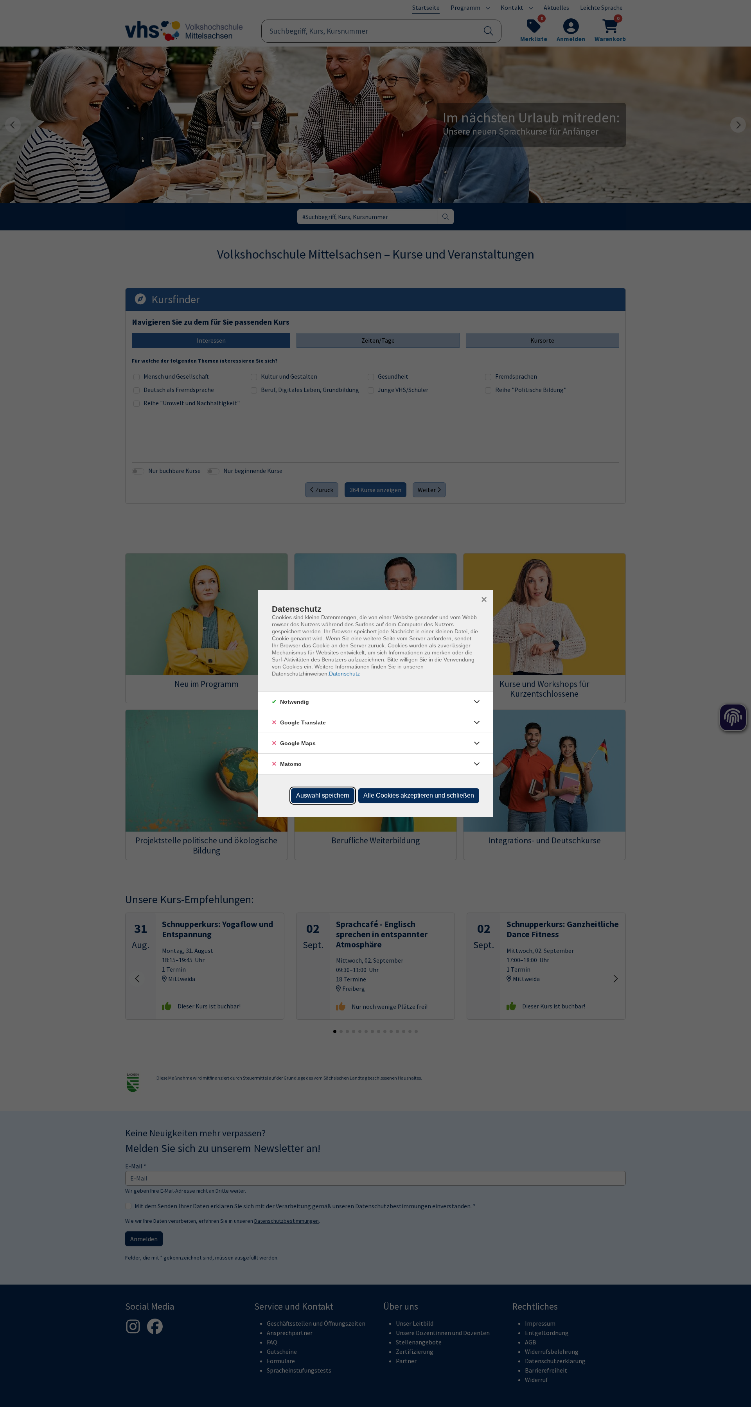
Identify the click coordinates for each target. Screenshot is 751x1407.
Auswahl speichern (322, 795)
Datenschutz (344, 673)
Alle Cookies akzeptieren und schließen (418, 795)
